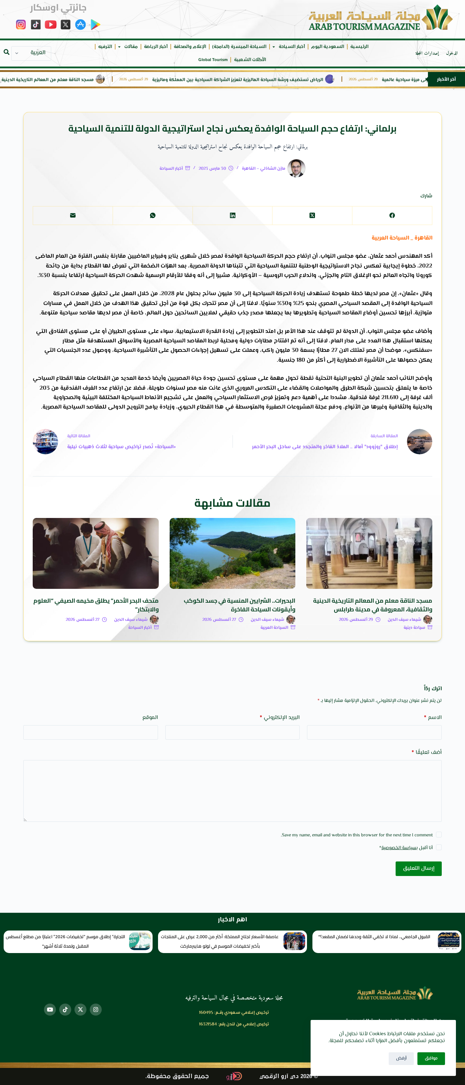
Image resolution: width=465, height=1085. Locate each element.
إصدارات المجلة (427, 53)
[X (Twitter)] (312, 215)
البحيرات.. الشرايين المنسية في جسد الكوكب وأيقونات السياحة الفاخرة (239, 605)
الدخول (452, 53)
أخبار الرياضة (155, 47)
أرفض (401, 1058)
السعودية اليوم (327, 47)
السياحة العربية (274, 627)
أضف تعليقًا (427, 752)
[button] (6, 52)
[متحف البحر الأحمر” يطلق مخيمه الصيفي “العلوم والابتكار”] (96, 553)
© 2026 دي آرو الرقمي (288, 1076)
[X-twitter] (80, 1010)
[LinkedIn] (232, 215)
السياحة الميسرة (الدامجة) (239, 47)
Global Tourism (213, 60)
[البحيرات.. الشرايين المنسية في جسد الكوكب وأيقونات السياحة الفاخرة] (233, 553)
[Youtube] (50, 1010)
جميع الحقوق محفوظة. (177, 1076)
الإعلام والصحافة (190, 47)
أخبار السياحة (292, 47)
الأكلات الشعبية (250, 60)
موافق (431, 1058)
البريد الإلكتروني (280, 718)
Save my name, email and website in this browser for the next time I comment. (357, 835)
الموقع (150, 718)
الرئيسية (359, 47)
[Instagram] (96, 1010)
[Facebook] (392, 215)
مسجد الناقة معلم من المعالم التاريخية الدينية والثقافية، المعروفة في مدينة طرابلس (372, 605)
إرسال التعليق (418, 868)
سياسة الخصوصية (398, 848)
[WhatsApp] (153, 215)
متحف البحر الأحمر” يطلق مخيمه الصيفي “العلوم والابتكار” (96, 605)
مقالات (131, 47)
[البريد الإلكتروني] (73, 215)
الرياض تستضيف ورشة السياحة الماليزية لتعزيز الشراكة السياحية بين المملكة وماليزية (259, 80)
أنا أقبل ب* (406, 848)
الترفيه (105, 47)
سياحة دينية (414, 627)
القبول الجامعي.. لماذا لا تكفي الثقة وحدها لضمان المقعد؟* (374, 936)
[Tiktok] (65, 1010)
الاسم (433, 718)
